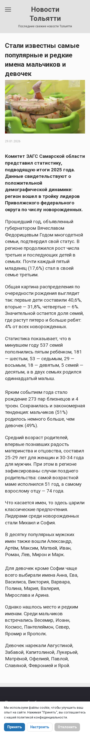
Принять (14, 727)
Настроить (39, 727)
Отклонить (67, 727)
